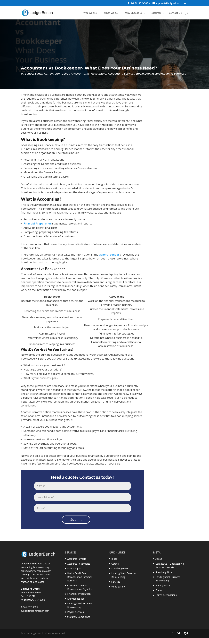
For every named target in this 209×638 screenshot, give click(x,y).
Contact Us (175, 13)
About (158, 558)
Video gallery (118, 586)
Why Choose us (133, 13)
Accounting (98, 73)
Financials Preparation (79, 593)
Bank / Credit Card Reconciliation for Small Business (79, 577)
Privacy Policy (162, 585)
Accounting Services (121, 73)
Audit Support (74, 568)
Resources (155, 13)
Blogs (114, 558)
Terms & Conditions (166, 594)
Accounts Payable (76, 558)
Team (158, 590)
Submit (76, 519)
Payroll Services (75, 611)
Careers (115, 563)
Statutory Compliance (78, 616)
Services (115, 581)
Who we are (90, 13)
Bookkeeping (145, 73)
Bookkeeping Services (170, 73)
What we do (111, 13)
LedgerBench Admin (39, 73)
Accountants (81, 73)
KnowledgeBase (75, 598)
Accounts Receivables (78, 563)
